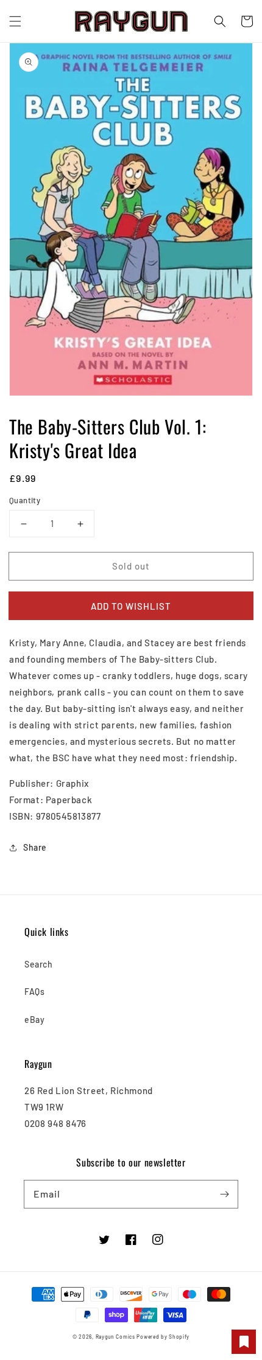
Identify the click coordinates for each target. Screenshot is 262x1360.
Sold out (131, 565)
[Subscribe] (224, 1193)
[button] (15, 21)
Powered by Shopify (162, 1337)
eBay (34, 1019)
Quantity (24, 500)
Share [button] (35, 847)
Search (38, 964)
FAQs (34, 991)
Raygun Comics (115, 1337)
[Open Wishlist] (244, 1342)
